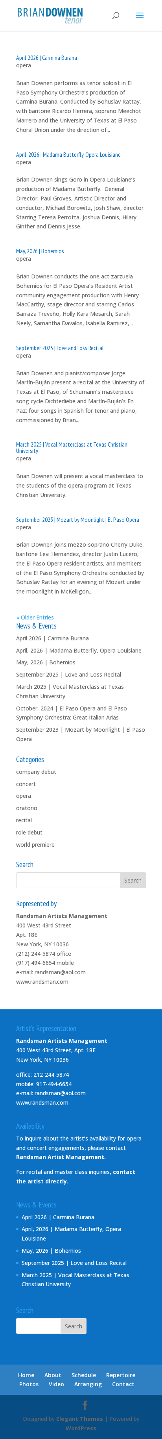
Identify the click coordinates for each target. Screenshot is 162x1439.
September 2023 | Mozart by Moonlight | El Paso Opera (77, 519)
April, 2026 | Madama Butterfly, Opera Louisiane (68, 154)
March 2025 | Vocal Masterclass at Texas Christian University (71, 447)
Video (56, 1384)
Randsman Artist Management (60, 1157)
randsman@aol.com (60, 972)
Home (26, 1375)
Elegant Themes (79, 1418)
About (52, 1375)
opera (23, 65)
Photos (29, 1384)
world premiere (35, 844)
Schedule (84, 1375)
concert (26, 784)
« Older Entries (35, 617)
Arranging (88, 1384)
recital (24, 820)
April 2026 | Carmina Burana (46, 57)
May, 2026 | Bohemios (40, 251)
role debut (29, 832)
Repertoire (120, 1375)
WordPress (81, 1428)
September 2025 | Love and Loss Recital (60, 348)
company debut (36, 771)
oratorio (26, 808)
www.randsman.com (42, 981)
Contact (123, 1384)
